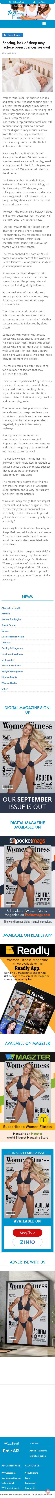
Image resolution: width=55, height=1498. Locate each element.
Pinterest (14, 1450)
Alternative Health (11, 607)
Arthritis (6, 613)
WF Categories (9, 1472)
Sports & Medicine (11, 665)
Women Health (9, 682)
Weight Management (12, 671)
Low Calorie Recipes (11, 1478)
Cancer (5, 630)
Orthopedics (8, 659)
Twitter (7, 1450)
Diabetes (6, 642)
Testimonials (31, 1483)
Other (5, 688)
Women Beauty (9, 677)
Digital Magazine (37, 1455)
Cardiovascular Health (13, 636)
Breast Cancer (14, 35)
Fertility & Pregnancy (12, 648)
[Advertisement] (27, 1374)
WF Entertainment (10, 1488)
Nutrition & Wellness (12, 654)
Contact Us (30, 1488)
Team (27, 1478)
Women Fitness (16, 14)
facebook (4, 1450)
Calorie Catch (8, 1483)
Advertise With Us (38, 1450)
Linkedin (11, 1450)
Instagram (17, 1450)
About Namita (31, 1472)
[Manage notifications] (47, 1491)
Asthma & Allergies (11, 619)
